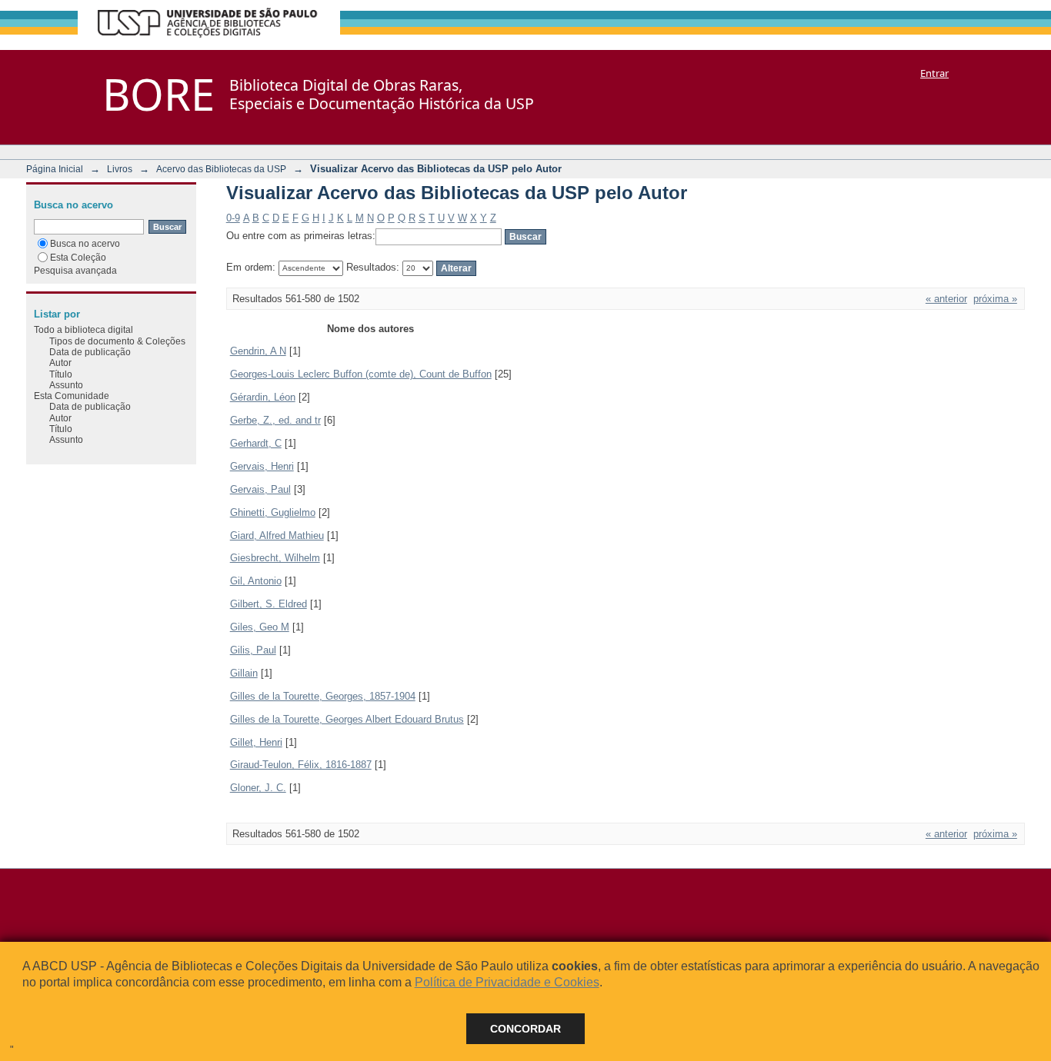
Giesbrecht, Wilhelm (275, 558)
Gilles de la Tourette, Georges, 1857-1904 (322, 696)
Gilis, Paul (253, 650)
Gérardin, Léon (262, 397)
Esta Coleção (78, 257)
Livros (119, 169)
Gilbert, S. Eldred (268, 604)
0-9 (233, 218)
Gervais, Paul (260, 489)
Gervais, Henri (262, 466)
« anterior (946, 298)
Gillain (244, 673)
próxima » (995, 298)
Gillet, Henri (256, 742)
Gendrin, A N (258, 351)
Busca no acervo (85, 243)
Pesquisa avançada (75, 270)
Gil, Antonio (256, 581)
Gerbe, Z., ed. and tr (275, 420)
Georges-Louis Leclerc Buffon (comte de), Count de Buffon (361, 374)
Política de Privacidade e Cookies (507, 982)
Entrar (934, 73)
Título (60, 374)
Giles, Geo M (259, 627)
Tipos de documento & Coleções (117, 341)
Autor (60, 363)
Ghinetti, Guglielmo (272, 512)
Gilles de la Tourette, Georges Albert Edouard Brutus (347, 719)
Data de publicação (90, 352)
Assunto (66, 385)
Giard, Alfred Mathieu (277, 535)
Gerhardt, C (256, 443)
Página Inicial (54, 169)
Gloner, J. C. (258, 787)
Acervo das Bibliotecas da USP (221, 169)
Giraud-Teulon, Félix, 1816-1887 (301, 764)
